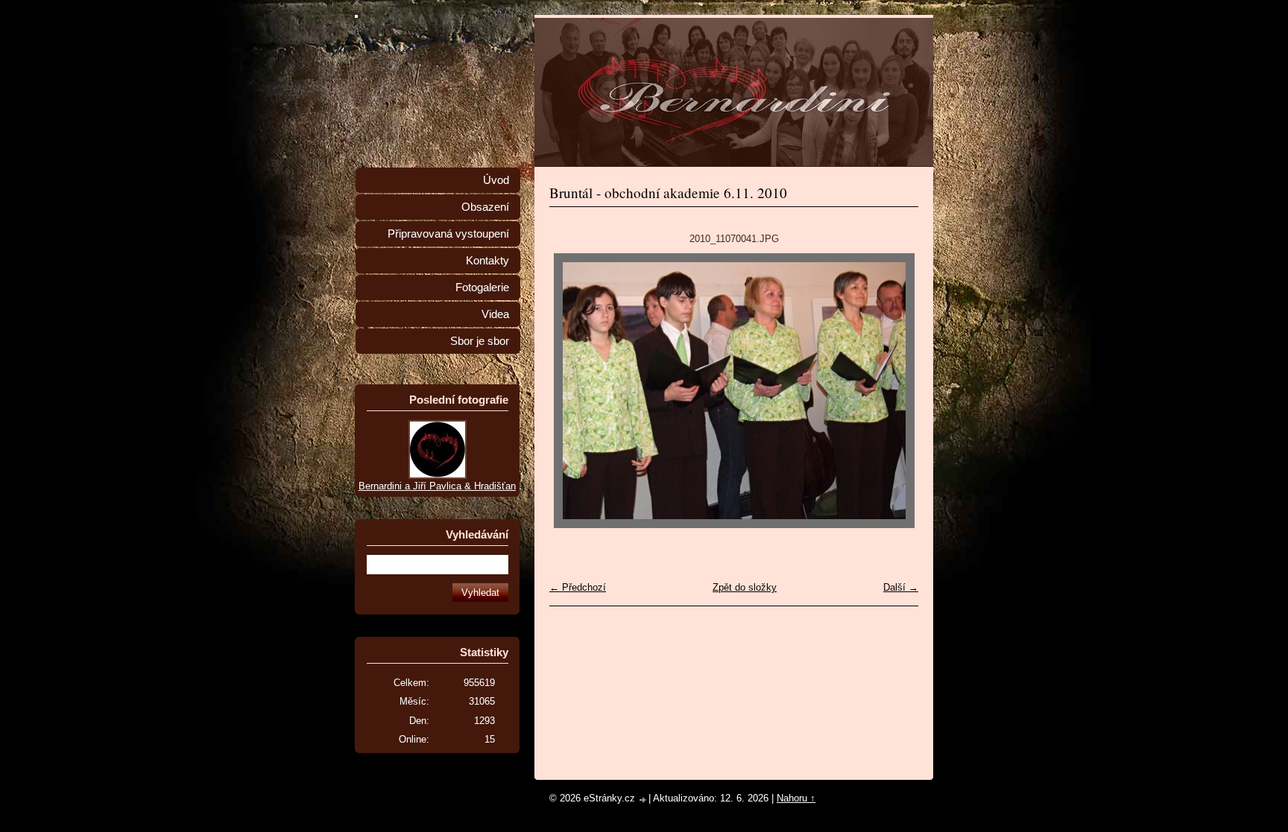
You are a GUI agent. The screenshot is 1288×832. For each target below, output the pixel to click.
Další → (900, 587)
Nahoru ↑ (796, 798)
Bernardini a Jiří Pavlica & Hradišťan (437, 486)
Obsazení (485, 207)
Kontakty (487, 261)
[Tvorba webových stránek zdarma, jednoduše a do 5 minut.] (643, 799)
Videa (495, 314)
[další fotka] (894, 390)
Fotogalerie (482, 287)
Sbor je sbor (479, 341)
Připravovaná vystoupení (448, 234)
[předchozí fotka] (573, 390)
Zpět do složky (745, 587)
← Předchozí (577, 587)
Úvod (496, 180)
